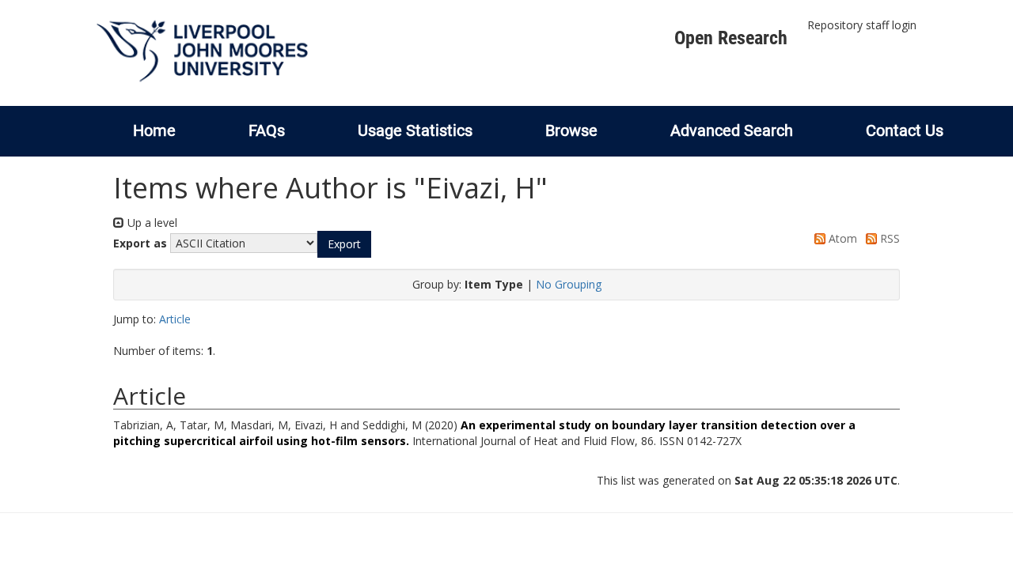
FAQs (267, 130)
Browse (571, 130)
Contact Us (904, 130)
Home (154, 130)
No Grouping (568, 284)
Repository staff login (861, 24)
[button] (344, 244)
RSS (888, 238)
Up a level (150, 222)
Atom (841, 238)
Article (175, 319)
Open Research (730, 38)
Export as (140, 243)
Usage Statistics (415, 130)
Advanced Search (731, 130)
